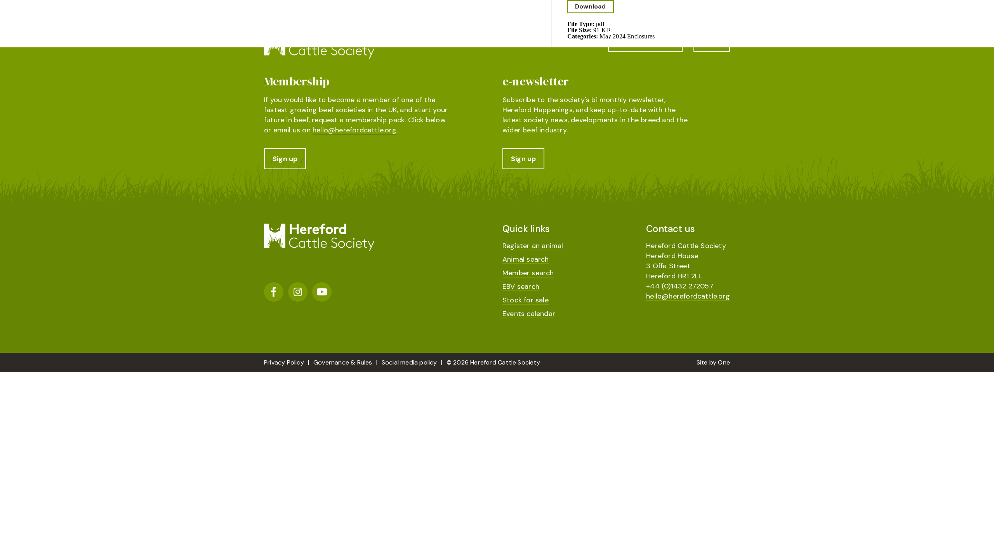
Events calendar (528, 313)
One (724, 362)
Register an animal (532, 245)
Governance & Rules (342, 362)
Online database (645, 41)
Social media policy (409, 362)
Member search (528, 273)
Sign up (285, 158)
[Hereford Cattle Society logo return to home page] (319, 45)
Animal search (525, 259)
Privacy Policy (284, 362)
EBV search (520, 286)
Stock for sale (525, 300)
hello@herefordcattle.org (354, 130)
